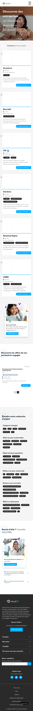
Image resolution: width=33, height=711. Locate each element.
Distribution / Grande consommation (12, 486)
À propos (5, 637)
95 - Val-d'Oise (7, 456)
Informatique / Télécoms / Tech (10, 495)
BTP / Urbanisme (24, 492)
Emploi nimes (6, 440)
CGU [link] (16, 691)
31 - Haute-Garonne (21, 459)
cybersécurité (25, 504)
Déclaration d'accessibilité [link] (16, 704)
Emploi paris (6, 447)
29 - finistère (16, 456)
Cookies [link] (16, 694)
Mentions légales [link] (16, 701)
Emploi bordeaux (7, 444)
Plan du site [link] (17, 688)
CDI (4, 428)
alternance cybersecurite (9, 511)
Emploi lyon (23, 440)
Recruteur (6, 642)
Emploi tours (15, 440)
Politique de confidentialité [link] (16, 698)
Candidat (5, 646)
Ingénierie (22, 495)
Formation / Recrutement (9, 489)
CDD (9, 428)
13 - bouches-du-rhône (9, 459)
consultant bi (7, 477)
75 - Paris (17, 462)
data (17, 474)
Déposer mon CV (12, 333)
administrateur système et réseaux (11, 504)
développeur (24, 474)
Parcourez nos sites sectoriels (12, 651)
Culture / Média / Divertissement (11, 492)
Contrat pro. (22, 428)
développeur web (16, 477)
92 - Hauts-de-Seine (8, 462)
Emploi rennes (17, 444)
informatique (10, 474)
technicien (6, 508)
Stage (15, 428)
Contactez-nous (10, 564)
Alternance (6, 431)
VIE (12, 431)
